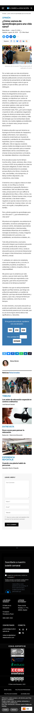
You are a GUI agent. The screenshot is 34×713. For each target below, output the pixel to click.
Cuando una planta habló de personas (14, 464)
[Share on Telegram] (14, 36)
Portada (4, 13)
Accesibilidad (25, 694)
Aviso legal (8, 690)
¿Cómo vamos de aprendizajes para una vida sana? (17, 24)
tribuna (6, 396)
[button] (17, 547)
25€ (17, 330)
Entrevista (8, 426)
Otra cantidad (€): (13, 337)
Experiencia (8, 457)
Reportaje (8, 459)
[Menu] (3, 8)
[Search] (31, 8)
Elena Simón (5, 30)
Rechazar (14, 709)
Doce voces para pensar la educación (13, 431)
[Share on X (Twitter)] (3, 36)
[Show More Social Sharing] (17, 36)
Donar (17, 341)
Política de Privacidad (22, 690)
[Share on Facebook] (10, 36)
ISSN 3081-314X (8, 618)
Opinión (6, 17)
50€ (23, 330)
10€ (10, 330)
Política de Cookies (10, 694)
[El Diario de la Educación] (18, 8)
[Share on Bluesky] (7, 36)
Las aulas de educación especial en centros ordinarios (17, 400)
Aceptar (5, 709)
